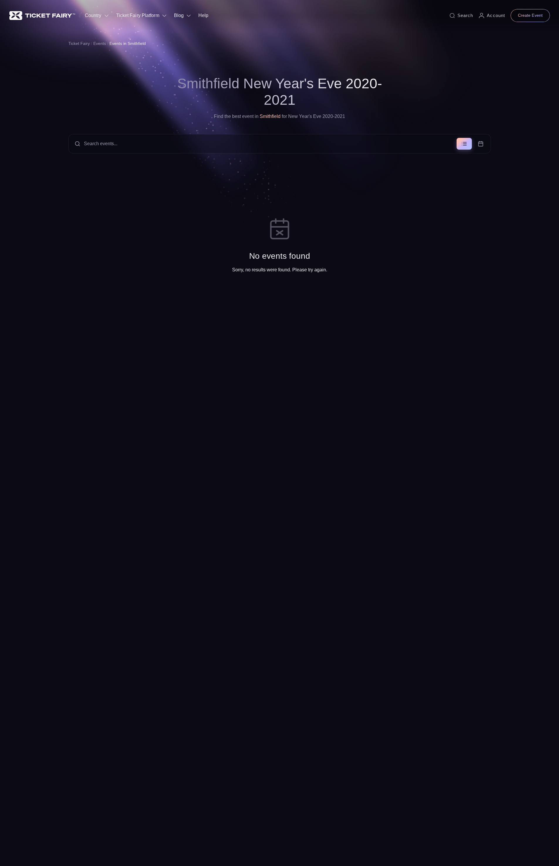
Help (203, 15)
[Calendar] (480, 144)
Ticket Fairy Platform (137, 15)
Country (93, 15)
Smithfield (270, 116)
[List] (464, 144)
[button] (279, 143)
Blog (179, 15)
